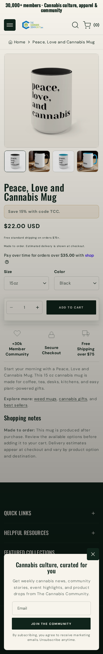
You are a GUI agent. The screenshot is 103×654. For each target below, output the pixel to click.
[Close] (93, 554)
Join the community (51, 624)
